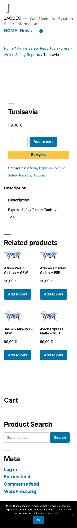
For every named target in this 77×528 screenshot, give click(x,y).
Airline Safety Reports (35, 48)
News (26, 30)
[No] (72, 514)
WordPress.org (20, 491)
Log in (10, 469)
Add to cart (43, 141)
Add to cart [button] (17, 294)
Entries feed (17, 476)
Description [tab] (15, 188)
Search (60, 437)
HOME (10, 30)
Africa (32, 168)
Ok (38, 520)
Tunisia (39, 175)
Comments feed (21, 484)
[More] (41, 31)
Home (9, 48)
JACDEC (12, 18)
